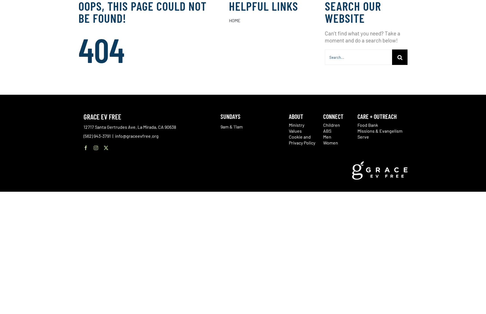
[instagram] (96, 148)
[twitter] (106, 148)
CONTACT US (422, 25)
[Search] (460, 26)
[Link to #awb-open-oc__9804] (475, 26)
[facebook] (86, 148)
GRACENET (445, 25)
